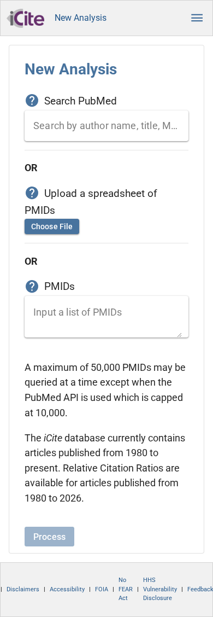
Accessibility (67, 589)
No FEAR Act (126, 589)
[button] (197, 18)
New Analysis (80, 18)
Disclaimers (23, 589)
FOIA (101, 589)
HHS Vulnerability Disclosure (160, 589)
